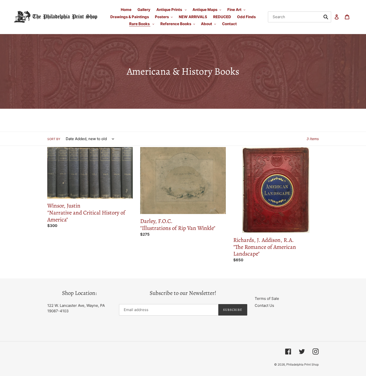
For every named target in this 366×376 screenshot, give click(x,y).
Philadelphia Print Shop (302, 364)
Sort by (53, 139)
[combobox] (299, 16)
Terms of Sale (267, 298)
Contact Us (264, 305)
